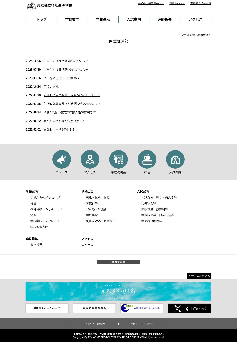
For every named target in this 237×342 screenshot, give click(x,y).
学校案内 (72, 19)
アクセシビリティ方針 (142, 324)
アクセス (195, 19)
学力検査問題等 (151, 221)
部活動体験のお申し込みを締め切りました (63, 95)
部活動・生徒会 (96, 209)
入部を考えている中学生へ (52, 78)
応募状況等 (148, 203)
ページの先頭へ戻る (199, 275)
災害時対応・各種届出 (101, 221)
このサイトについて (95, 324)
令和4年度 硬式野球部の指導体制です (61, 112)
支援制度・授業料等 (154, 209)
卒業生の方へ (177, 3)
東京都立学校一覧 (200, 3)
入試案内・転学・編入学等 (159, 197)
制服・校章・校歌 (98, 197)
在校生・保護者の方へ (151, 3)
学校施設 (92, 215)
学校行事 (92, 203)
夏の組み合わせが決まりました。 (57, 121)
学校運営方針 (39, 226)
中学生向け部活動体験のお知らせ (57, 60)
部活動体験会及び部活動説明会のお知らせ (63, 103)
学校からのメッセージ (45, 197)
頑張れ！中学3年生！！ (50, 129)
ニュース (87, 244)
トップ (41, 19)
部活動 (192, 35)
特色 (33, 203)
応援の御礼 (42, 86)
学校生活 (103, 19)
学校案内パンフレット (45, 221)
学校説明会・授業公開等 (157, 215)
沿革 (33, 215)
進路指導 (165, 19)
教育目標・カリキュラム (46, 209)
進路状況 (36, 244)
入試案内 (134, 19)
